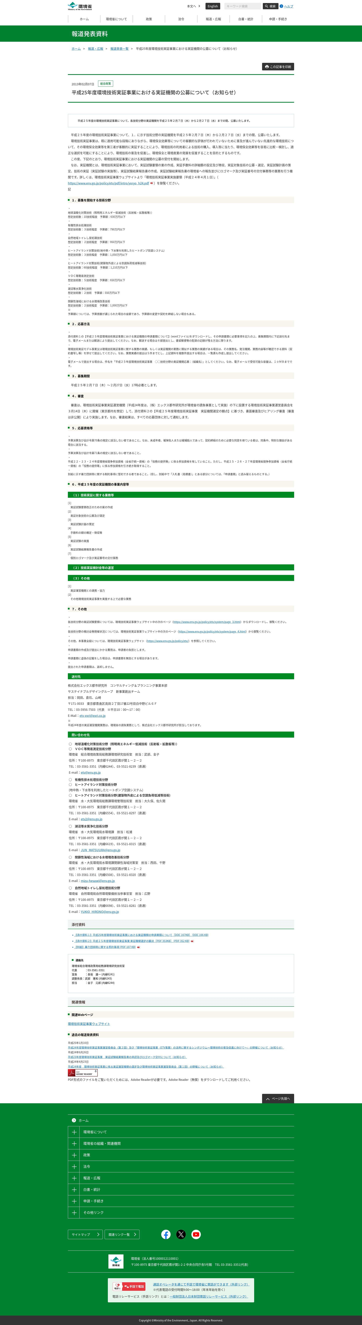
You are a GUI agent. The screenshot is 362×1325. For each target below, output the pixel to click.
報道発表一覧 (119, 48)
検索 (273, 6)
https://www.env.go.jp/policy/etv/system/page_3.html (206, 622)
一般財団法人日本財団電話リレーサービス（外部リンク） (209, 1296)
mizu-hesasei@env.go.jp (98, 880)
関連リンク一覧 (119, 1234)
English (213, 6)
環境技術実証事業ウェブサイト (89, 1023)
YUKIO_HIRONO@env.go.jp (100, 911)
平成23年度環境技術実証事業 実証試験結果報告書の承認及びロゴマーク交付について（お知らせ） (127, 1057)
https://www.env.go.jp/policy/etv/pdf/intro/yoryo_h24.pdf (108, 183)
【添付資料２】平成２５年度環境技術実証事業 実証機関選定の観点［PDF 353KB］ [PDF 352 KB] (131, 941)
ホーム (84, 19)
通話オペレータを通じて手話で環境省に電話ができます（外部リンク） (201, 1284)
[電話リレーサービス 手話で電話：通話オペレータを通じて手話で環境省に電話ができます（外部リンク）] (129, 1286)
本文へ (191, 6)
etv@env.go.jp (91, 772)
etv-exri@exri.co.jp (93, 715)
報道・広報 (95, 48)
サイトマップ (81, 1234)
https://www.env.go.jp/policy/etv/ (167, 641)
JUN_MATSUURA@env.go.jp (100, 850)
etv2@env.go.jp (91, 819)
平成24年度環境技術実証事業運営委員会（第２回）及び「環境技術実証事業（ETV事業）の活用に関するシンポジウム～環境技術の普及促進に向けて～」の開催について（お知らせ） (176, 1047)
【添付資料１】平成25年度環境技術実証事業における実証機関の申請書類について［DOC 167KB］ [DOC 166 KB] (141, 935)
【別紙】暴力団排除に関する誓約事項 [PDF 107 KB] (105, 947)
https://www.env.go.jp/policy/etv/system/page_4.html (212, 631)
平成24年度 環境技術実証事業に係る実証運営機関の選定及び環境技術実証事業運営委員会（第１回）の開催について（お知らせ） (146, 1066)
